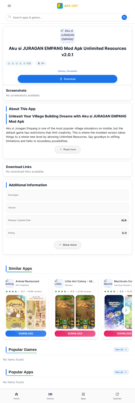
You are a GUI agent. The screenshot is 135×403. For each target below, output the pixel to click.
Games (61, 71)
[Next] (126, 310)
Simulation (72, 71)
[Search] (124, 17)
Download (70, 78)
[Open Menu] (9, 5)
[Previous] (9, 310)
